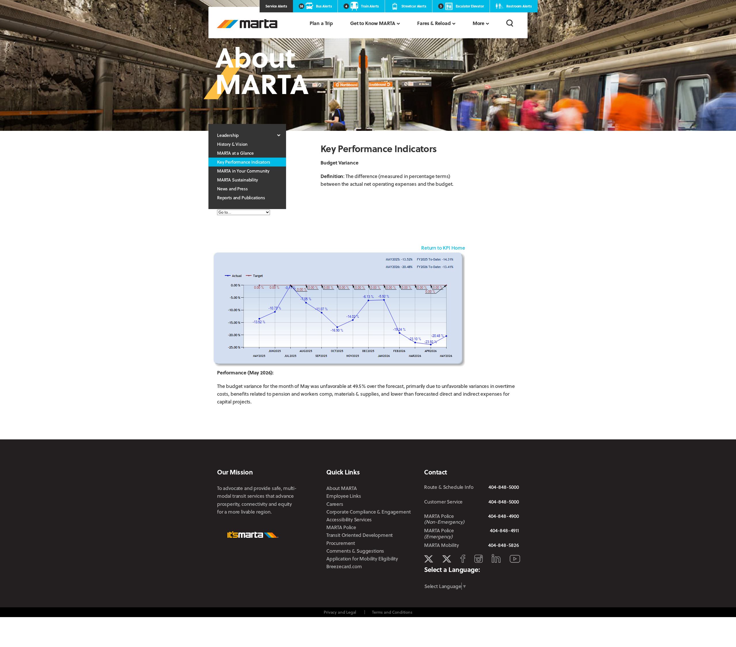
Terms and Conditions (392, 612)
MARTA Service (446, 559)
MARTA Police (341, 527)
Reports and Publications (241, 197)
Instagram (478, 559)
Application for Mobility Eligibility (362, 558)
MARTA (247, 23)
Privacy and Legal (340, 612)
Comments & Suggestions (355, 550)
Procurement (340, 543)
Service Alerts (276, 6)
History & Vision (232, 144)
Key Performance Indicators (243, 162)
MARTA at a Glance (235, 153)
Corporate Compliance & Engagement (368, 511)
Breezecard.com (344, 566)
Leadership (228, 135)
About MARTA (341, 488)
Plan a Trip (321, 23)
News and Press (232, 188)
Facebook (462, 559)
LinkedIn (496, 558)
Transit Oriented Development (359, 535)
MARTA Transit (428, 559)
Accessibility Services (349, 519)
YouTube (515, 559)
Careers (334, 504)
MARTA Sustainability (237, 180)
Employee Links (343, 495)
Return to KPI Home (443, 247)
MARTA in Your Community (243, 171)
